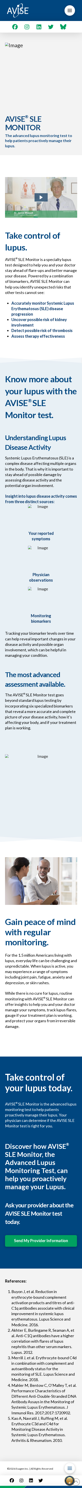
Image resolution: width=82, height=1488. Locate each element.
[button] (70, 10)
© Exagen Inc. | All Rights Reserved (30, 1468)
